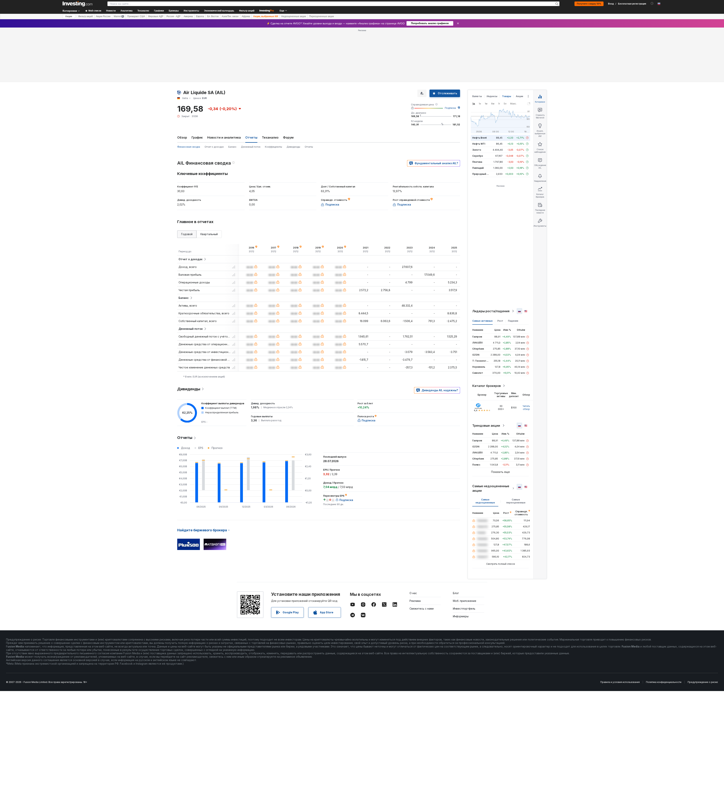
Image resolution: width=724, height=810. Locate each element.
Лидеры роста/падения (490, 311)
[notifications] (652, 3)
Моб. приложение (464, 600)
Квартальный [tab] (209, 234)
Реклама (415, 600)
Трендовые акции (486, 425)
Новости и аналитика (224, 137)
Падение (513, 320)
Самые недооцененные (485, 501)
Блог (456, 593)
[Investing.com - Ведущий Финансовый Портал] (77, 3)
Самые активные (482, 320)
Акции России (103, 16)
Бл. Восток (213, 16)
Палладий (478, 167)
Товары (506, 96)
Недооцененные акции (293, 16)
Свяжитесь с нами (422, 608)
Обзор (182, 137)
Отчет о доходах (214, 146)
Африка (246, 16)
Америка (188, 16)
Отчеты (309, 146)
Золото (476, 149)
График (197, 137)
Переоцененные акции (321, 16)
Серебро (477, 155)
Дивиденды (293, 146)
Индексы (492, 96)
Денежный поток (250, 146)
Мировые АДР (155, 16)
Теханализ (270, 137)
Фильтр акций (246, 10)
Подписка (450, 108)
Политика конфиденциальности (663, 682)
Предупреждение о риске (703, 682)
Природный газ (481, 174)
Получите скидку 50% (589, 3)
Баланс (232, 146)
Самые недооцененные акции (490, 488)
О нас (413, 593)
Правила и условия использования (620, 682)
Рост (500, 320)
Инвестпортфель (464, 608)
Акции (68, 16)
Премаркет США (136, 16)
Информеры (461, 616)
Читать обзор (526, 407)
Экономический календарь (219, 10)
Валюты (477, 96)
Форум (288, 137)
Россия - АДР (173, 16)
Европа (200, 16)
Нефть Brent (479, 137)
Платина (477, 161)
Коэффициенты (273, 146)
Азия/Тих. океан (230, 16)
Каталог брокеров (486, 386)
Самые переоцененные (515, 501)
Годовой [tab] (187, 234)
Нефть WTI (478, 143)
